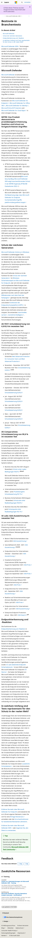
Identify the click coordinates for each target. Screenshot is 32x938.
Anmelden (27, 2)
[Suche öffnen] (22, 2)
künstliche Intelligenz (15, 315)
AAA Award (21, 615)
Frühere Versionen (22, 925)
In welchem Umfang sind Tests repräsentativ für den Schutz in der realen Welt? (16, 41)
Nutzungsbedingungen (8, 933)
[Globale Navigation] (2, 2)
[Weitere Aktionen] (29, 16)
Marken (3, 935)
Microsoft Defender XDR (13, 16)
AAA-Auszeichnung (19, 541)
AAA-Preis (27, 565)
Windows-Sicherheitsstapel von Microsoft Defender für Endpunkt (15, 280)
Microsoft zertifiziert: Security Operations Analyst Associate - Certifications (14, 894)
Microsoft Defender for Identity (16, 106)
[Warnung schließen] (29, 7)
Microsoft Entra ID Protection (11, 108)
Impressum (21, 933)
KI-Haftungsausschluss (8, 925)
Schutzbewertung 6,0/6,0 (13, 393)
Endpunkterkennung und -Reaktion (13, 38)
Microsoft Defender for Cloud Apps (13, 110)
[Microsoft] (16, 2)
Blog (2, 928)
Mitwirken (11, 928)
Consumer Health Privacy (8, 930)
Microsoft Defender (8, 33)
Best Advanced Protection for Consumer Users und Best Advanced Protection (17, 358)
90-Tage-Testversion (16, 817)
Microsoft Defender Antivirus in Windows (15, 252)
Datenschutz (19, 928)
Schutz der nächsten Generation (12, 36)
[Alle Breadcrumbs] (3, 16)
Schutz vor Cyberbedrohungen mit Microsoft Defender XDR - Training (15, 882)
